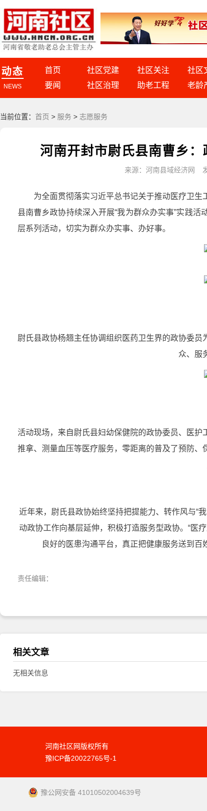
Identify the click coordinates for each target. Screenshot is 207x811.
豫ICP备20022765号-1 (81, 758)
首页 (53, 70)
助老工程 (153, 85)
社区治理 (103, 85)
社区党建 (103, 70)
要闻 (53, 85)
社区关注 (153, 70)
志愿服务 (93, 117)
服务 (64, 117)
